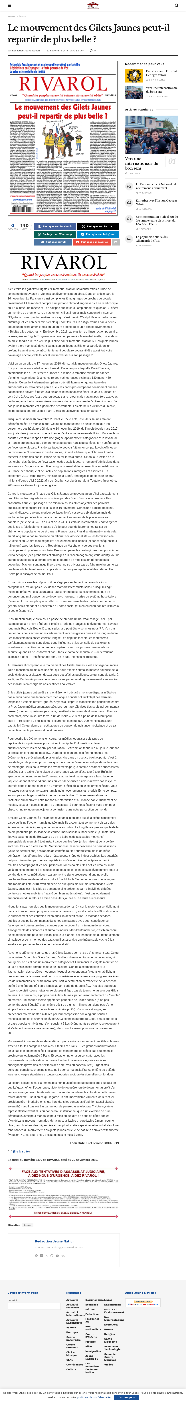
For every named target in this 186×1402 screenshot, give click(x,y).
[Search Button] (176, 5)
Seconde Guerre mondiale (110, 1357)
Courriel (12, 1300)
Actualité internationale (75, 1314)
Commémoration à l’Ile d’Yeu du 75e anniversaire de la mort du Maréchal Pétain (157, 220)
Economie (91, 1304)
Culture (71, 1369)
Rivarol (27, 1225)
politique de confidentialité (94, 1397)
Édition (22, 16)
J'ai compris (126, 1397)
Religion (109, 1334)
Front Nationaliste (93, 1328)
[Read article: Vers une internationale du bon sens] (134, 92)
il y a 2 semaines (158, 96)
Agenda (71, 1327)
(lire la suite (21, 1151)
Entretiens (92, 1314)
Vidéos (108, 1364)
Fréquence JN (92, 1320)
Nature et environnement (114, 1311)
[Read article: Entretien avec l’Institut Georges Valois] (134, 76)
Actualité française (72, 1306)
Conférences (74, 1364)
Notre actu (111, 1324)
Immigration (93, 1351)
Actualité (72, 1299)
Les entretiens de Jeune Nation (92, 1368)
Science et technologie (112, 1348)
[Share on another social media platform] (116, 242)
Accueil (12, 16)
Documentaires (95, 1299)
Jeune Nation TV (91, 1357)
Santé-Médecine (110, 1340)
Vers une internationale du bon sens (141, 163)
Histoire (90, 1341)
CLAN (69, 1359)
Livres (108, 1299)
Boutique (72, 1332)
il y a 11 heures (156, 80)
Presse (108, 1329)
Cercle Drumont (72, 1346)
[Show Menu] (9, 5)
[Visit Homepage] (93, 5)
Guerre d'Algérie (91, 1335)
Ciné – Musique (71, 1354)
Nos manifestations (114, 1318)
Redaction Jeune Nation (26, 50)
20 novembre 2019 (57, 50)
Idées (88, 1346)
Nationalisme (112, 1304)
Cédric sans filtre (73, 1338)
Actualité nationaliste (74, 1321)
